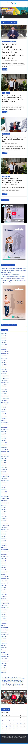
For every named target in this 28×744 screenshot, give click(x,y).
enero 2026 (4, 349)
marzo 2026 (4, 344)
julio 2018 (3, 534)
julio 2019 (3, 507)
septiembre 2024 (5, 382)
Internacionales (6, 133)
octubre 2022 (4, 427)
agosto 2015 (4, 609)
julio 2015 (3, 612)
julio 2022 (3, 434)
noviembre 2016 (5, 578)
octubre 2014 (4, 632)
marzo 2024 (4, 389)
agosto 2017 (4, 558)
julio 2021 (3, 460)
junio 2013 (3, 667)
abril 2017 (3, 567)
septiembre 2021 (5, 456)
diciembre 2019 (4, 496)
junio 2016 (3, 589)
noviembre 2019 (5, 498)
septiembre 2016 (5, 583)
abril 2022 (3, 440)
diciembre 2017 (4, 549)
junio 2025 (3, 362)
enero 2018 (4, 547)
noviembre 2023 (5, 398)
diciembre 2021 (4, 449)
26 (10, 729)
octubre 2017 (4, 554)
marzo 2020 (4, 491)
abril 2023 (3, 413)
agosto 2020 (4, 483)
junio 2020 (3, 487)
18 (6, 726)
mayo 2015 (3, 616)
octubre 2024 (4, 380)
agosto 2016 (4, 585)
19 (10, 726)
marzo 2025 (4, 369)
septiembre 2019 (5, 503)
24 (2, 729)
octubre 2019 (4, 500)
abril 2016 (3, 592)
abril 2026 (3, 342)
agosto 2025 (4, 358)
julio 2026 (3, 336)
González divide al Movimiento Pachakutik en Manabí (13, 268)
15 (20, 723)
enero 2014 (4, 652)
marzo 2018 (4, 543)
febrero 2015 (4, 623)
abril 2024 (3, 387)
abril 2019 (3, 514)
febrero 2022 (4, 445)
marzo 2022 (4, 442)
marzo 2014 (4, 647)
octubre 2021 (4, 454)
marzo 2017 (4, 569)
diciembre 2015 (4, 601)
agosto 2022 (4, 431)
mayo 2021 (3, 462)
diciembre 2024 (4, 376)
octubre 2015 (4, 605)
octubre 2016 (4, 581)
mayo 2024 (3, 385)
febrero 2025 (4, 371)
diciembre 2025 (4, 351)
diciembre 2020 (4, 474)
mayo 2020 (3, 489)
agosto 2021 (4, 458)
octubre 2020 (4, 478)
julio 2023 (3, 407)
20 (13, 726)
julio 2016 (3, 587)
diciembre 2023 (4, 396)
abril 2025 (3, 367)
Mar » (6, 733)
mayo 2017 (3, 565)
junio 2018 (3, 536)
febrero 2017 (4, 572)
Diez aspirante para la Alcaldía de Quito (10, 274)
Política (13, 41)
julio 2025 (3, 360)
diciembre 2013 (4, 654)
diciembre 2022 (4, 422)
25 (6, 729)
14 (17, 723)
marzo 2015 (4, 621)
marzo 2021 (4, 467)
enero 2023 (4, 420)
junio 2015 (3, 614)
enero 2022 (4, 447)
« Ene (2, 733)
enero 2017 (4, 574)
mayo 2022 (3, 438)
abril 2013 (3, 672)
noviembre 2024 (5, 378)
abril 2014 (3, 645)
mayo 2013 (3, 670)
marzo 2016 (4, 594)
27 (13, 729)
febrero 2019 (4, 518)
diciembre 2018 (4, 523)
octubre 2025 (4, 356)
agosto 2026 (4, 333)
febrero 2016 (4, 596)
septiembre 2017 (5, 556)
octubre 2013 (4, 658)
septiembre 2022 (5, 429)
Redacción (14, 60)
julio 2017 (3, 560)
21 (17, 726)
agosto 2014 (4, 636)
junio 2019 (3, 509)
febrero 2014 (4, 650)
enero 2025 (4, 373)
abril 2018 (3, 540)
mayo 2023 (3, 411)
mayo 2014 (3, 643)
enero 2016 (4, 598)
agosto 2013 (4, 663)
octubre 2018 (4, 527)
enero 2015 (4, 625)
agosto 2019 (4, 505)
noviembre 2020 (5, 476)
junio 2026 (3, 338)
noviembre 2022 (5, 425)
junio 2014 (3, 641)
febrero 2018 (4, 545)
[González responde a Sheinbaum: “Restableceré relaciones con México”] (14, 158)
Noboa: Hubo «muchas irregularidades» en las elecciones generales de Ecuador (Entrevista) (13, 50)
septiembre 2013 (5, 661)
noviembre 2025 (5, 353)
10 (2, 723)
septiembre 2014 (5, 634)
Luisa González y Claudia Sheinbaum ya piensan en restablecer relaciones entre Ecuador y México (12, 98)
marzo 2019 (4, 516)
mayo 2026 (3, 340)
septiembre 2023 (5, 402)
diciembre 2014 (4, 627)
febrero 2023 (4, 418)
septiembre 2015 (5, 607)
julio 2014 (3, 638)
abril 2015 (3, 618)
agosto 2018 (4, 532)
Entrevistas (5, 41)
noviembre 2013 (5, 656)
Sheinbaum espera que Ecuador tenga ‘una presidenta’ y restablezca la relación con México (14, 139)
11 (6, 723)
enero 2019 (4, 520)
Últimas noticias (6, 176)
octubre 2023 (4, 400)
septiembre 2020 (5, 480)
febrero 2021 (4, 469)
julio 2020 (3, 485)
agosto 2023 (4, 405)
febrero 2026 (4, 347)
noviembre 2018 (5, 525)
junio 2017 (3, 563)
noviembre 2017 (5, 552)
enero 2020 (4, 494)
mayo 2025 (3, 364)
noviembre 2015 (5, 603)
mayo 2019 (3, 511)
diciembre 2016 (4, 576)
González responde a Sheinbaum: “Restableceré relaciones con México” (12, 181)
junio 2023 (3, 409)
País (10, 41)
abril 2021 (3, 465)
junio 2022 (3, 436)
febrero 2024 (4, 391)
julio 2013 (3, 665)
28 (17, 729)
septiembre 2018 (5, 529)
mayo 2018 (3, 538)
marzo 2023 (4, 416)
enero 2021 (4, 471)
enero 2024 (4, 393)
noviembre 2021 (5, 451)
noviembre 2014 (5, 630)
